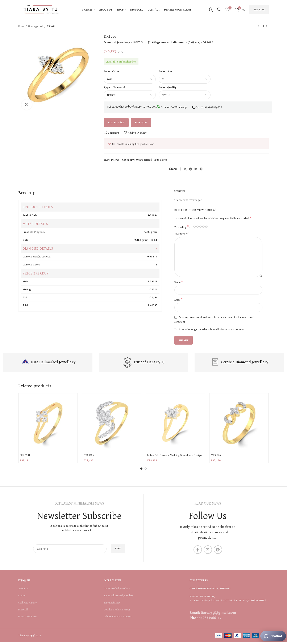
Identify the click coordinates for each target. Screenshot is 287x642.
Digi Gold (23, 609)
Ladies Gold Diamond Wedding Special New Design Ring (174, 457)
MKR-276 (216, 455)
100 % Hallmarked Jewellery (118, 595)
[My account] (211, 9)
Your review (182, 234)
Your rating (181, 226)
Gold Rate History (27, 603)
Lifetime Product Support (118, 616)
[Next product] (267, 26)
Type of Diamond (114, 87)
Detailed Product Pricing (117, 609)
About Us (23, 588)
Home (21, 26)
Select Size (165, 71)
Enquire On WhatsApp (173, 107)
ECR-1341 (25, 455)
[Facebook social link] (180, 169)
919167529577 (213, 107)
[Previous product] (258, 26)
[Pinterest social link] (190, 169)
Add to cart (116, 122)
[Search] (219, 9)
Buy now (141, 122)
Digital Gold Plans (27, 616)
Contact (22, 595)
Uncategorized (35, 26)
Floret (163, 160)
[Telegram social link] (201, 169)
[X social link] (185, 169)
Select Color (111, 71)
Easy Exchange (112, 603)
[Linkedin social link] (195, 169)
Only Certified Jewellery (117, 588)
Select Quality (167, 87)
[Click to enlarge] (26, 104)
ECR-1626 (89, 455)
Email (178, 300)
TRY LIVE (259, 9)
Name (178, 282)
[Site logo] (41, 9)
